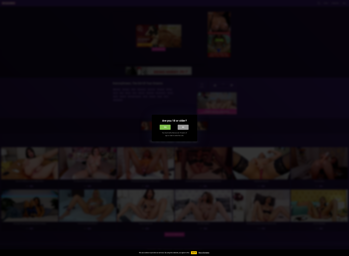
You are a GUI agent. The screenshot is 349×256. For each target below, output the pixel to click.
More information (203, 253)
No (183, 127)
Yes (165, 127)
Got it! (194, 253)
